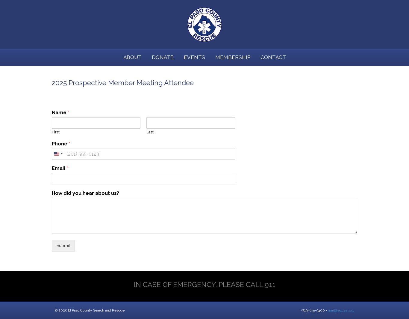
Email (60, 168)
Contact (273, 57)
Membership (232, 57)
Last (150, 132)
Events (194, 57)
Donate (163, 57)
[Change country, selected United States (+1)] (58, 154)
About (132, 57)
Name (60, 112)
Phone (61, 144)
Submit (63, 245)
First (56, 132)
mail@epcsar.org (341, 310)
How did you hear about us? (85, 193)
